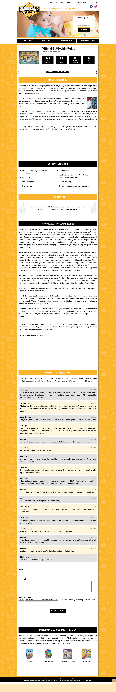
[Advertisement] (58, 147)
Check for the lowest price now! (57, 72)
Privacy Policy (70, 679)
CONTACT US (93, 2)
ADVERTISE (53, 2)
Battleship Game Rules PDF (32, 335)
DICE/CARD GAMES (66, 41)
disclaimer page (87, 680)
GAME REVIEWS (80, 2)
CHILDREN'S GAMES (88, 41)
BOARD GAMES (26, 41)
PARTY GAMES (45, 41)
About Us (62, 679)
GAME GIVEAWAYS (66, 2)
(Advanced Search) (84, 25)
